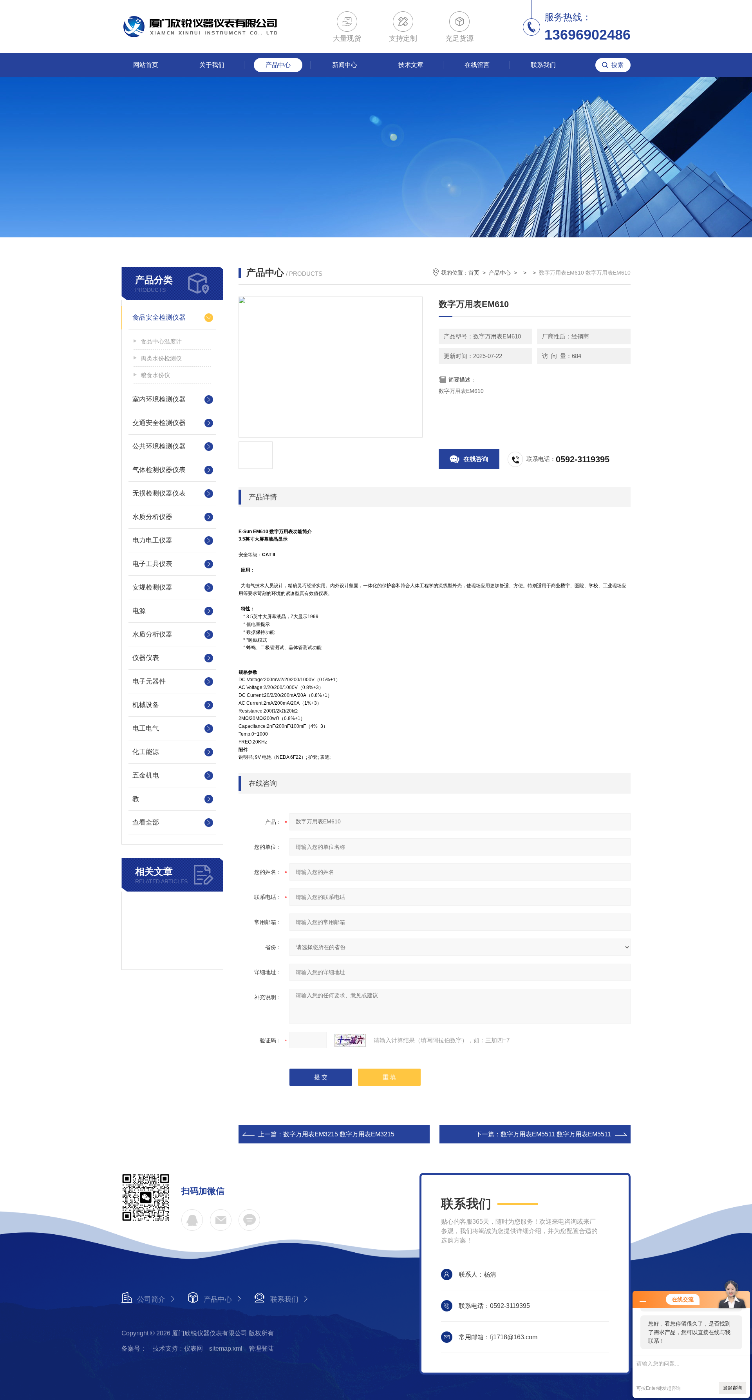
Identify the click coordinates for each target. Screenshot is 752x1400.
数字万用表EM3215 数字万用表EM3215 (338, 1134)
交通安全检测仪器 (159, 423)
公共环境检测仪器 (159, 446)
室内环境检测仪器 (159, 399)
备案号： (133, 1348)
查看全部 (145, 822)
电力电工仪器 (152, 540)
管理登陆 (261, 1348)
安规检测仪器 (152, 587)
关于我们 (211, 64)
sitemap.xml (225, 1348)
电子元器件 (149, 681)
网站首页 (145, 64)
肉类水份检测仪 (161, 358)
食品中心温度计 (161, 341)
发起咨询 (732, 1388)
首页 (473, 273)
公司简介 (151, 1299)
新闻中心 (344, 64)
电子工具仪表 (152, 564)
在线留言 (477, 64)
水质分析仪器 (152, 517)
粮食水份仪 (155, 375)
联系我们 (543, 64)
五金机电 (145, 775)
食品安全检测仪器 (159, 317)
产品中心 (278, 64)
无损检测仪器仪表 (159, 493)
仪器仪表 (145, 658)
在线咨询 (475, 459)
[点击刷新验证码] (350, 1040)
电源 (139, 611)
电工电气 (145, 728)
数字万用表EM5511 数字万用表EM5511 (556, 1134)
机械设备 (145, 705)
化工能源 (145, 752)
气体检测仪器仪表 (159, 470)
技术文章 (410, 64)
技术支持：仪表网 (178, 1348)
